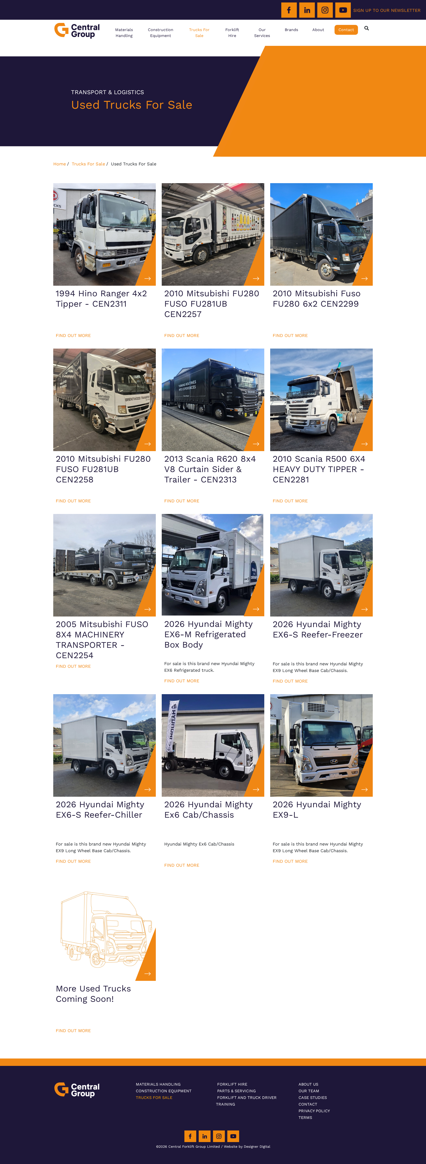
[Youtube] (343, 10)
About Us (308, 1084)
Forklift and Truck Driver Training (246, 1101)
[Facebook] (289, 10)
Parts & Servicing (236, 1091)
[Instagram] (325, 10)
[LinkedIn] (307, 10)
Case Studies (313, 1097)
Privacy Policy (314, 1111)
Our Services (262, 32)
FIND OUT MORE (73, 335)
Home (59, 163)
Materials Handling (124, 32)
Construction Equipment (160, 32)
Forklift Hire (232, 32)
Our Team (309, 1091)
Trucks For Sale (199, 32)
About (318, 29)
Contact (346, 29)
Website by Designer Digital (247, 1146)
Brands (291, 29)
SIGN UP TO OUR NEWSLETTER (387, 10)
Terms (305, 1117)
